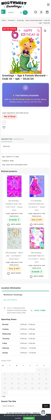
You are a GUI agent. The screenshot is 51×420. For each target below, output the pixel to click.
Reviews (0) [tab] (19, 139)
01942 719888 (39, 310)
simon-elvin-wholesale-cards (16, 165)
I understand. (29, 418)
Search (46, 406)
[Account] (41, 12)
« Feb (3, 396)
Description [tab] (6, 139)
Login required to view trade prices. (15, 113)
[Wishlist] (35, 12)
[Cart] (47, 12)
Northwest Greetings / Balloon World (28, 413)
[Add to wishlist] (4, 122)
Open (12, 161)
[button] (45, 31)
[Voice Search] (21, 13)
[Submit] (25, 12)
